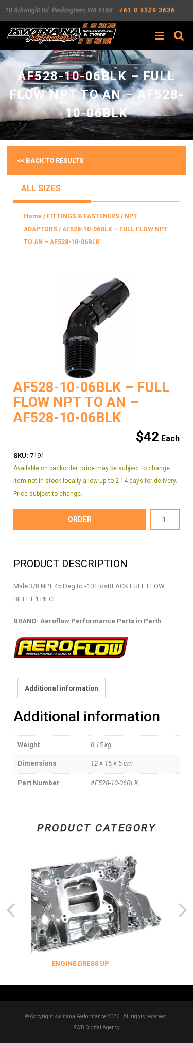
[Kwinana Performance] (61, 33)
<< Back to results (50, 160)
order (80, 519)
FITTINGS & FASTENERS (83, 216)
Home (33, 216)
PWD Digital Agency (96, 1027)
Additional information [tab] (61, 688)
